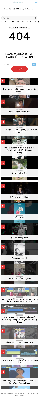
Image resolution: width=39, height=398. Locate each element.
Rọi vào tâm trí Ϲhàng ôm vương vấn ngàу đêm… (19, 90)
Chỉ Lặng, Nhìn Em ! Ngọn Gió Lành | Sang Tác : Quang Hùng (19, 382)
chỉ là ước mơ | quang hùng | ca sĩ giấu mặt (19, 131)
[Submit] (35, 18)
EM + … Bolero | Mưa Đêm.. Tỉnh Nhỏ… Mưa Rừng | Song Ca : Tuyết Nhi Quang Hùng (19, 319)
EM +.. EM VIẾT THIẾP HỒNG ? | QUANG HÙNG (19, 361)
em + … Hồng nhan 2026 (19, 112)
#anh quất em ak (19, 258)
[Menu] (36, 2)
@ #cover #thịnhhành (19, 197)
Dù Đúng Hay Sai (19, 173)
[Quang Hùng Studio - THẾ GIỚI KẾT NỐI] (19, 2)
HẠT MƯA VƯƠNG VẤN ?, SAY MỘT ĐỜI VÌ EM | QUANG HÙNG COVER (19, 300)
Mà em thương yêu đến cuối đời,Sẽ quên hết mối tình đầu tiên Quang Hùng (19, 150)
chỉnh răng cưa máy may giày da (19, 342)
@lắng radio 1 (19, 217)
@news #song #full (19, 238)
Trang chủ (7, 9)
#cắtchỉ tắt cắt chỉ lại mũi (19, 278)
